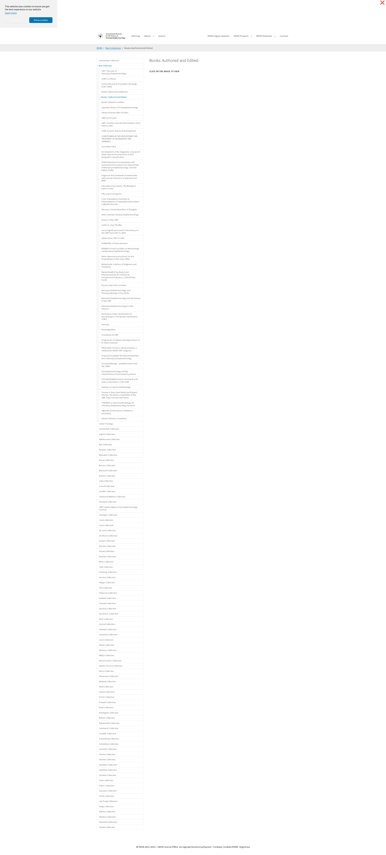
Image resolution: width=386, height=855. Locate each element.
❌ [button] (382, 2)
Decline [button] (16, 20)
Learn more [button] (11, 12)
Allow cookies (41, 20)
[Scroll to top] (379, 848)
